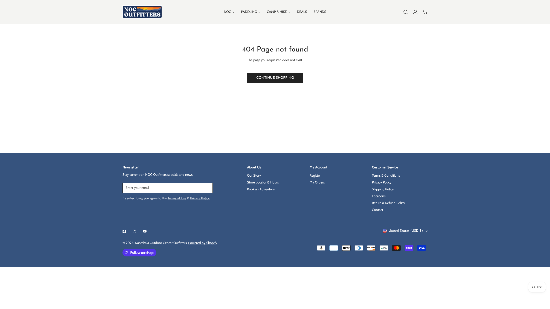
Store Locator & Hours (263, 182)
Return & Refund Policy (388, 203)
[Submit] (207, 187)
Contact (377, 210)
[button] (425, 12)
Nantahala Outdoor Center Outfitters (161, 243)
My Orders (317, 182)
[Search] (406, 12)
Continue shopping (275, 78)
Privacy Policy (381, 182)
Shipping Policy (383, 189)
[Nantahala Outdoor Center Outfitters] (142, 11)
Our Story (254, 175)
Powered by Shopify (202, 243)
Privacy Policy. (200, 198)
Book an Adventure (261, 189)
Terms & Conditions (386, 175)
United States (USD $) (406, 231)
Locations (378, 196)
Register (315, 175)
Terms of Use (177, 198)
